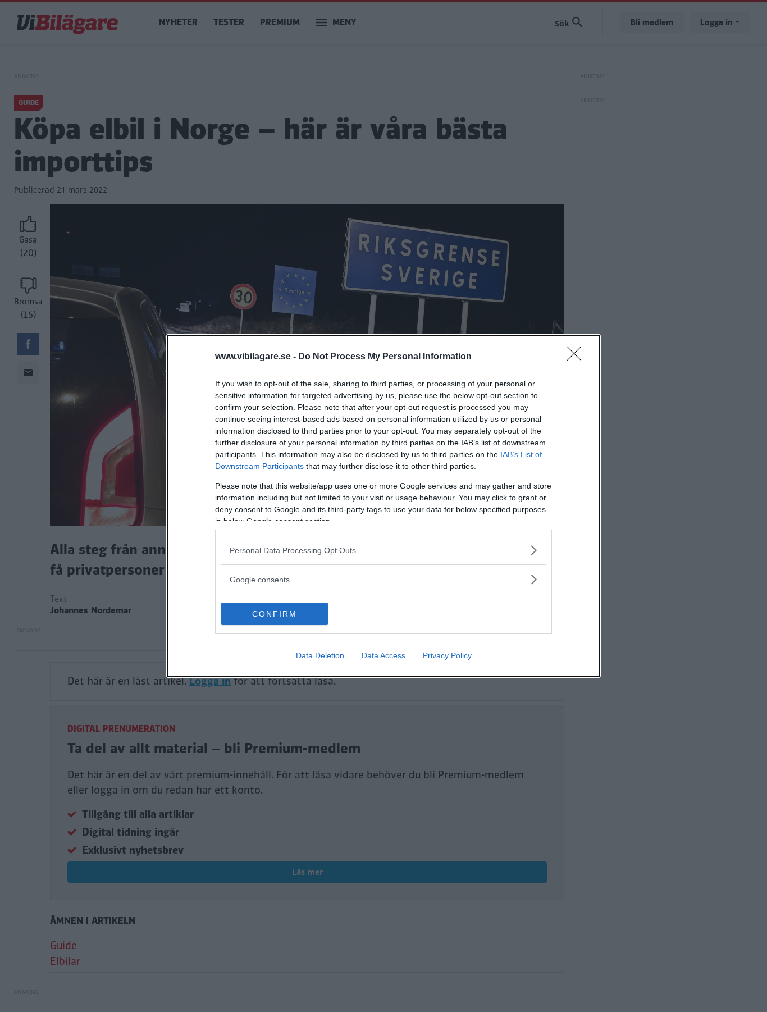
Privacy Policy (447, 655)
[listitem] (383, 550)
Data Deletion (320, 655)
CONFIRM (274, 613)
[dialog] (383, 506)
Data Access (383, 655)
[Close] (577, 357)
